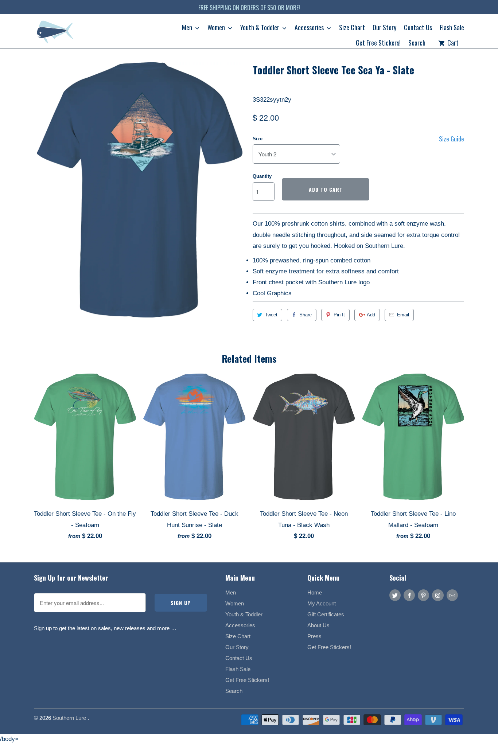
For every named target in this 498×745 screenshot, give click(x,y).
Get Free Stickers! (378, 43)
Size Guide (451, 138)
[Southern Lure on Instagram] (437, 595)
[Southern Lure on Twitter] (395, 595)
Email (403, 314)
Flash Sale (452, 28)
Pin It (339, 314)
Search (416, 43)
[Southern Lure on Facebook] (409, 595)
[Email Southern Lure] (452, 595)
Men (188, 28)
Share (305, 314)
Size (257, 138)
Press (314, 636)
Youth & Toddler (260, 28)
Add (371, 314)
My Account (321, 603)
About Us (318, 625)
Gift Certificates (325, 614)
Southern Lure (69, 718)
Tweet (271, 314)
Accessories (310, 28)
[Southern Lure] (56, 34)
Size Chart (352, 28)
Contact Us (418, 28)
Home (314, 592)
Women (216, 28)
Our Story (384, 28)
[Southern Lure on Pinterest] (423, 595)
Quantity (262, 176)
